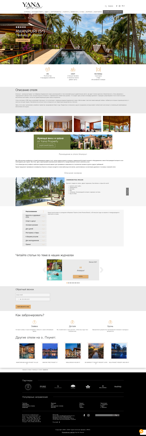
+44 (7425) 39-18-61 (34, 421)
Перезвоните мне (23, 306)
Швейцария (25, 404)
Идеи (46, 12)
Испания (81, 404)
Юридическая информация (62, 417)
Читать (81, 276)
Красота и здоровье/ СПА (33, 216)
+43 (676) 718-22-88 (32, 420)
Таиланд (22, 35)
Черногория (103, 403)
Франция (53, 403)
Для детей (29, 229)
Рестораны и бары (32, 233)
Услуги (66, 12)
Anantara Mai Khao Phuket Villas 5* (27, 363)
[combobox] (18, 299)
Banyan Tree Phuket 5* (50, 362)
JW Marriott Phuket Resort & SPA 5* (96, 363)
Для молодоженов (32, 240)
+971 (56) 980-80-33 (34, 419)
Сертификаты (56, 12)
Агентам (55, 414)
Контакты (98, 12)
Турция (81, 407)
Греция (81, 403)
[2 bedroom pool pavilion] (40, 192)
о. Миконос (103, 407)
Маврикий (25, 407)
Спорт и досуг (31, 221)
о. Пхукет (36, 35)
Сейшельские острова (28, 406)
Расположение (31, 211)
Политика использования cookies (64, 419)
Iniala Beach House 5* (73, 362)
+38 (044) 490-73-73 (33, 417)
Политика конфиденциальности (64, 415)
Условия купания (32, 225)
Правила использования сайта (63, 418)
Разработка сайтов (68, 432)
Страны (27, 12)
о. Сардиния (104, 404)
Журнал (89, 12)
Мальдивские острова (57, 406)
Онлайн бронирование (113, 12)
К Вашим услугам (32, 236)
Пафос (102, 406)
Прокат (28, 244)
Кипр (80, 406)
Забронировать (23, 40)
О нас (82, 12)
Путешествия (37, 12)
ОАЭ (52, 404)
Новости (74, 12)
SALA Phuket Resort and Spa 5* (119, 362)
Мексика (53, 407)
